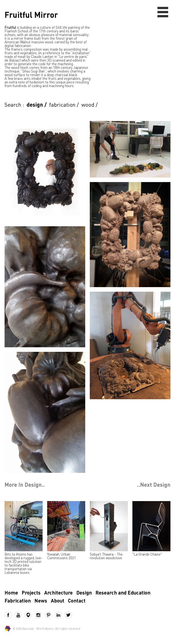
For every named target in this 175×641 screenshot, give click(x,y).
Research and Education (122, 592)
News (40, 600)
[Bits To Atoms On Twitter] (68, 615)
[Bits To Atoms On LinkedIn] (60, 615)
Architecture (58, 592)
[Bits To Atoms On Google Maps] (30, 615)
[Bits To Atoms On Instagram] (40, 615)
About (57, 600)
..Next (153, 484)
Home (11, 592)
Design (84, 592)
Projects (31, 592)
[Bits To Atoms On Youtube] (20, 615)
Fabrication (18, 600)
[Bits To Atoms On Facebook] (10, 615)
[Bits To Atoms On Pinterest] (50, 615)
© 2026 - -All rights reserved (46, 628)
